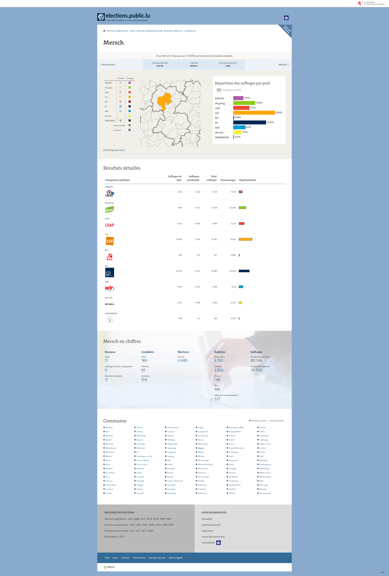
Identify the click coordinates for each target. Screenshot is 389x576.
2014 (144, 524)
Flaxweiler (140, 481)
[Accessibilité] (286, 17)
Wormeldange (265, 493)
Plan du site (139, 557)
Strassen (263, 427)
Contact (125, 557)
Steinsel (232, 493)
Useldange (264, 440)
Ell (137, 452)
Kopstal (170, 477)
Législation (207, 530)
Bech (107, 431)
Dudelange (140, 444)
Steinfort (232, 489)
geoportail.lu (118, 150)
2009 (149, 518)
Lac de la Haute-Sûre (175, 481)
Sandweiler (233, 460)
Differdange (141, 436)
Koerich (170, 473)
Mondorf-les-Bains (205, 464)
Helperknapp (172, 444)
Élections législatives (117, 30)
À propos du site (157, 557)
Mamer (201, 440)
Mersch (201, 448)
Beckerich (109, 436)
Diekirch (139, 431)
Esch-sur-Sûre (141, 464)
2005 (150, 530)
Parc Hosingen (203, 477)
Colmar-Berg (110, 485)
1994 (168, 518)
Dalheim (139, 427)
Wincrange (264, 485)
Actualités (207, 518)
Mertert (284, 64)
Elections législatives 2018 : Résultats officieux (159, 30)
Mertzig (201, 456)
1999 (162, 518)
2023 (130, 518)
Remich (232, 440)
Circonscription (160, 64)
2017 (138, 530)
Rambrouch (202, 493)
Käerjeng (170, 456)
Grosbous (171, 431)
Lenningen (171, 489)
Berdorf (109, 440)
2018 (132, 30)
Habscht (170, 436)
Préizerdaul (202, 485)
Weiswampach (265, 477)
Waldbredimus (265, 464)
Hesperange (171, 448)
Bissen (108, 460)
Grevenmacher (173, 427)
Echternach (140, 448)
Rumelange (233, 452)
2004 (156, 518)
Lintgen (201, 427)
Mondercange (203, 460)
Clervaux (109, 481)
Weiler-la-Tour (265, 473)
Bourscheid (110, 473)
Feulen (139, 473)
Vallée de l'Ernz (265, 444)
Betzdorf (109, 456)
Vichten (262, 452)
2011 (144, 530)
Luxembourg (203, 436)
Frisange (139, 485)
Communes (190, 30)
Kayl (168, 460)
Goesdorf (140, 493)
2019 (138, 524)
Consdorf (109, 489)
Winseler (263, 489)
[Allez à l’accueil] (104, 30)
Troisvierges (264, 436)
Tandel (262, 431)
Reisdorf (232, 436)
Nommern (202, 473)
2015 (121, 536)
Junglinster (171, 452)
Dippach (139, 440)
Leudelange (171, 493)
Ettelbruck (140, 468)
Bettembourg (111, 448)
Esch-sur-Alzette (142, 460)
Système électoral (211, 524)
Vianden (263, 448)
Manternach (107, 64)
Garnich (139, 489)
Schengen (232, 468)
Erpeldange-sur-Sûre (144, 456)
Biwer (108, 464)
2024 (132, 524)
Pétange (201, 481)
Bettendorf (110, 452)
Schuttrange (233, 481)
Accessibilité (208, 542)
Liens (115, 557)
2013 (142, 518)
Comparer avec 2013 (232, 90)
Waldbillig (263, 460)
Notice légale (175, 557)
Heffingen (171, 440)
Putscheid (202, 489)
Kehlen (170, 464)
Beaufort (109, 427)
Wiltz (261, 481)
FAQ (107, 557)
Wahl (261, 456)
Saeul (231, 456)
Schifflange (233, 477)
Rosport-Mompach (236, 448)
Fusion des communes (213, 536)
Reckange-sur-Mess (236, 427)
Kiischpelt (171, 468)
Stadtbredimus (235, 485)
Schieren (232, 473)
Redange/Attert (235, 431)
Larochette (171, 485)
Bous (108, 477)
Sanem (231, 464)
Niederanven (203, 468)
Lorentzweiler (203, 431)
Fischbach (140, 477)
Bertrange (109, 444)
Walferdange (264, 468)
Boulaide (109, 468)
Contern (109, 493)
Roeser (231, 444)
